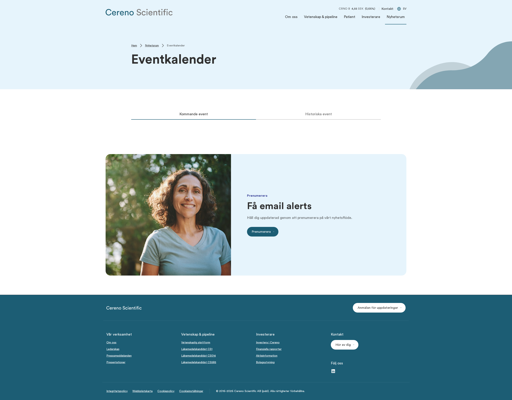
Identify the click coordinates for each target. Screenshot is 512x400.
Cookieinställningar (191, 391)
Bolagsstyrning (265, 362)
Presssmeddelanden (119, 355)
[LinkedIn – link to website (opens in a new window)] (333, 371)
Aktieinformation (266, 355)
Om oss (111, 342)
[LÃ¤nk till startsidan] (139, 12)
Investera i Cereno (268, 342)
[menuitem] (291, 17)
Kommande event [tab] (193, 114)
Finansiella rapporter (269, 349)
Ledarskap (112, 349)
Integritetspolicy (117, 391)
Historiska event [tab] (318, 114)
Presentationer (115, 362)
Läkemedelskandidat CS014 (198, 355)
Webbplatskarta (142, 391)
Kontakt (387, 8)
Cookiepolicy (165, 391)
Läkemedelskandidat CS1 (196, 349)
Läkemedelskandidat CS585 (198, 362)
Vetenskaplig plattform (195, 342)
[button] (379, 308)
